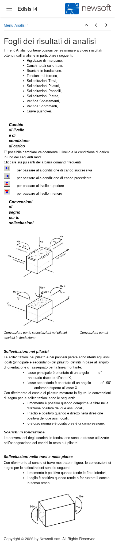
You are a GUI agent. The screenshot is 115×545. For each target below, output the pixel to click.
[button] (86, 25)
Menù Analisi (14, 25)
